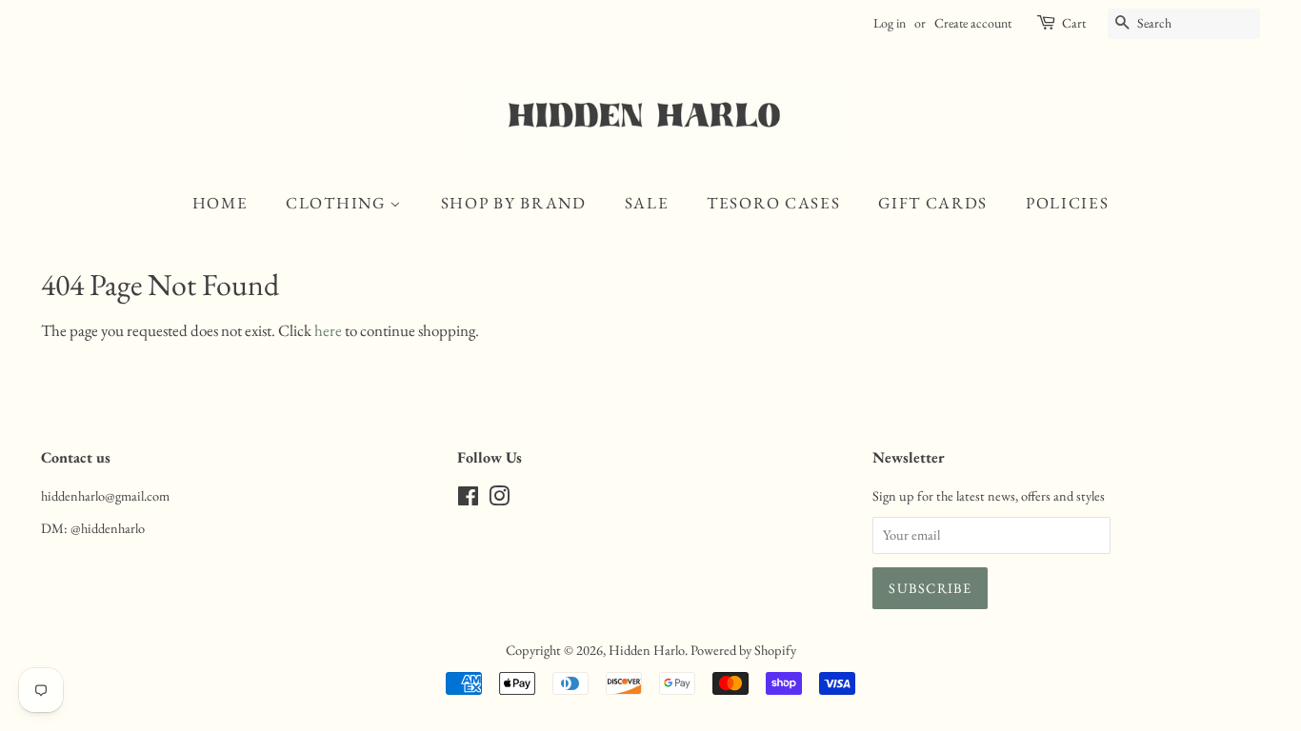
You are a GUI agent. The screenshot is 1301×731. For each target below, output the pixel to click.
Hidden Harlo (647, 650)
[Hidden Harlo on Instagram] (499, 499)
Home (220, 202)
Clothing (338, 202)
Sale (647, 202)
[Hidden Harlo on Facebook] (468, 499)
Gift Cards (933, 202)
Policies (1068, 202)
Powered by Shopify (743, 650)
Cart (1074, 22)
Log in (889, 22)
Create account (972, 22)
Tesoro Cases (773, 202)
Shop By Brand (514, 202)
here (328, 330)
